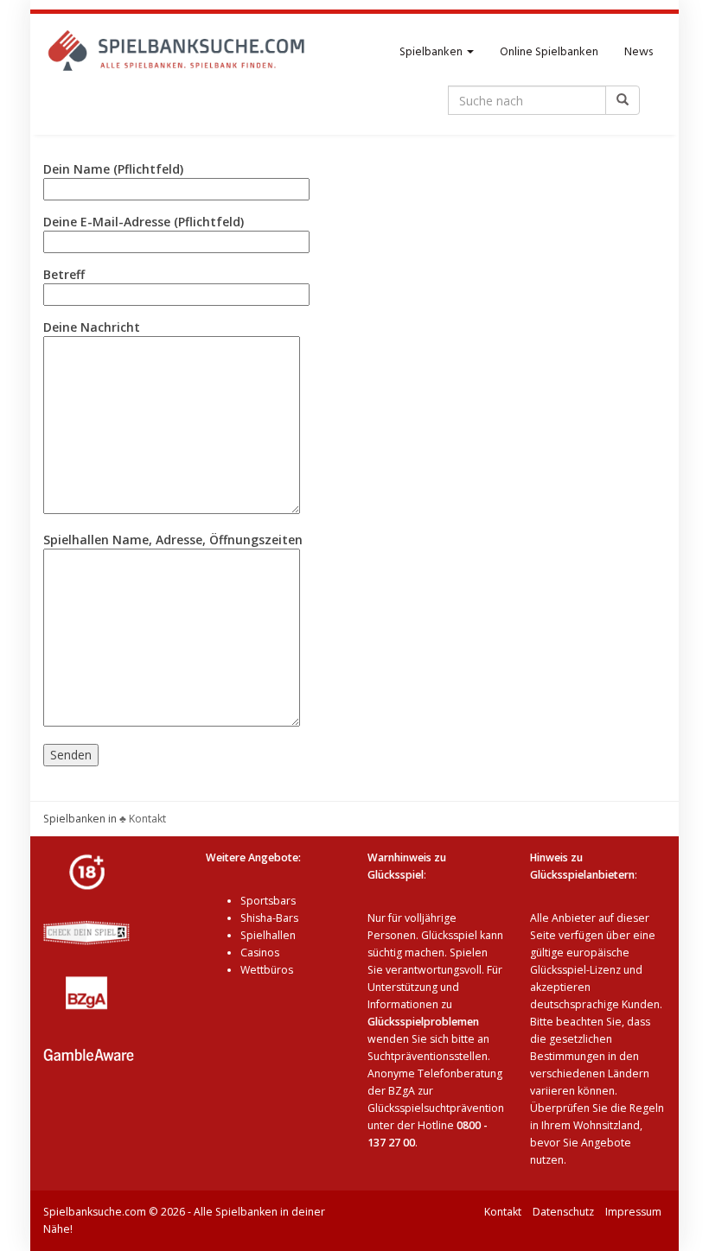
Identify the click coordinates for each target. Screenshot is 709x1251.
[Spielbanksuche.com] (177, 53)
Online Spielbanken (549, 52)
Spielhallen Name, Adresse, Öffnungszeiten (173, 539)
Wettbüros (266, 969)
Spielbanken (432, 52)
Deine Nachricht (91, 327)
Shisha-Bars (269, 918)
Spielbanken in (80, 818)
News (638, 52)
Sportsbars (268, 900)
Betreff (64, 274)
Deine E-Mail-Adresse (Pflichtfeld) (143, 221)
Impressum (633, 1211)
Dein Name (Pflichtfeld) (113, 169)
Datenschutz (563, 1211)
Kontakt (502, 1211)
